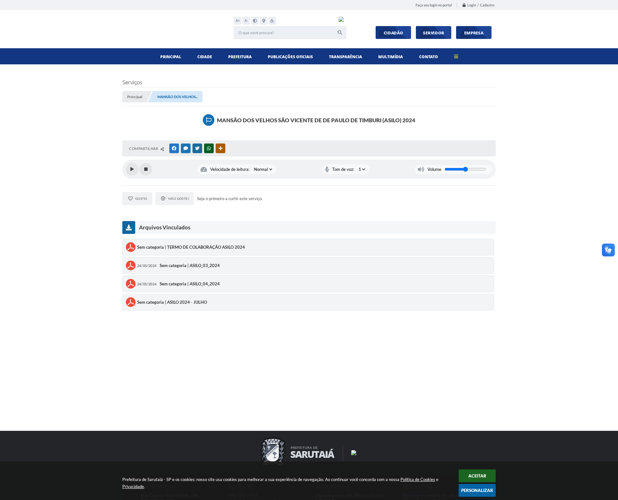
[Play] (132, 169)
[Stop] (145, 169)
